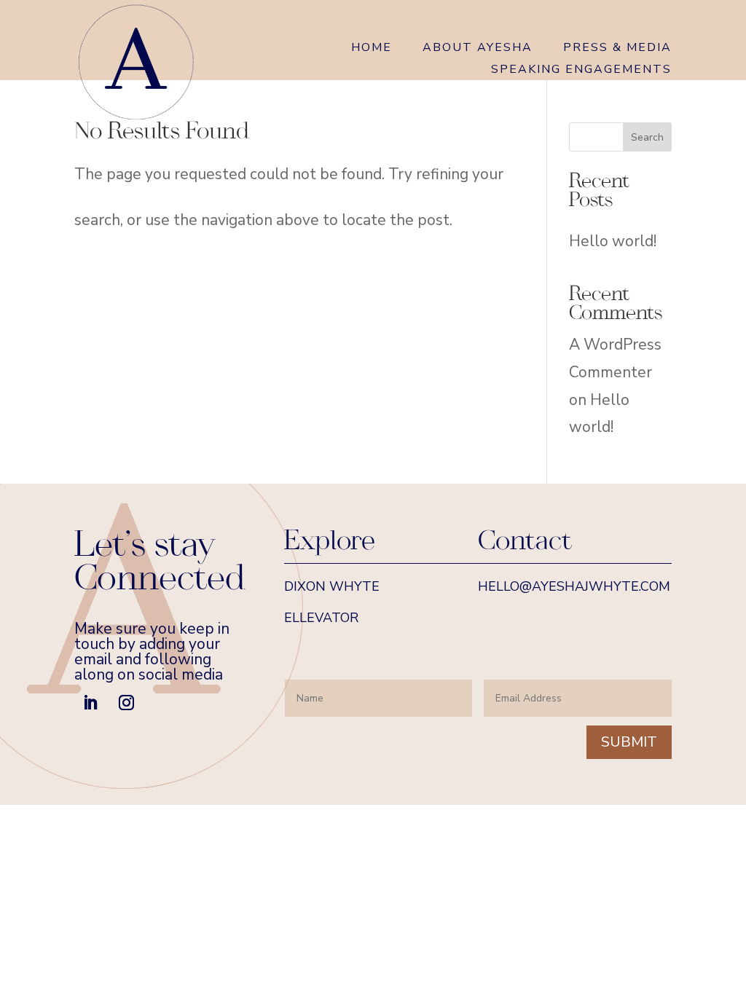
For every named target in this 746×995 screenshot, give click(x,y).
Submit (629, 742)
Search (647, 137)
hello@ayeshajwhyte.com (574, 586)
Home (371, 48)
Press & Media (617, 48)
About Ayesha (478, 48)
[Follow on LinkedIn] (89, 703)
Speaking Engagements (581, 70)
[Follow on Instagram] (126, 703)
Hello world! (612, 241)
